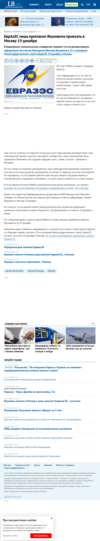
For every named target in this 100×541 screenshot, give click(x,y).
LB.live (52, 13)
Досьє (59, 4)
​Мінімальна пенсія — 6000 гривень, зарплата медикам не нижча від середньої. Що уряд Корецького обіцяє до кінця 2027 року (80, 24)
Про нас (7, 465)
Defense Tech (10, 11)
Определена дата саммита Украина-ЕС (24, 247)
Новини (33, 4)
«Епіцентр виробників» (76, 11)
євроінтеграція (35, 271)
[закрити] (51, 518)
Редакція (48, 465)
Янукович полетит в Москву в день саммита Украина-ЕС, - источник (39, 254)
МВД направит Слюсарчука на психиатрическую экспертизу (38, 428)
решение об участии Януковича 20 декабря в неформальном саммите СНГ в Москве (46, 188)
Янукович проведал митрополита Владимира (27, 447)
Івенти (37, 465)
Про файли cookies (10, 536)
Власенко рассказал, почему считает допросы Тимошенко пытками (38, 437)
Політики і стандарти (65, 465)
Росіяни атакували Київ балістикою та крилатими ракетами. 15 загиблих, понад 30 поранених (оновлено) (32, 24)
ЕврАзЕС (52, 271)
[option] (27, 21)
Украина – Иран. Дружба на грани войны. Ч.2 (29, 391)
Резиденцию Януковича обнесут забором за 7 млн (32, 410)
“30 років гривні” (28, 11)
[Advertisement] (50, 132)
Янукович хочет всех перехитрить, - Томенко (27, 262)
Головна (7, 31)
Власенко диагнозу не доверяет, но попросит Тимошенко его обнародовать (42, 419)
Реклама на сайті (22, 465)
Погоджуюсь (41, 536)
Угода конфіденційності (14, 468)
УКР (88, 4)
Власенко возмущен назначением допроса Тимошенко (32, 456)
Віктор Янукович (14, 271)
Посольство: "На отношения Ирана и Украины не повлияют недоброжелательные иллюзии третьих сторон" (42, 369)
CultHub (95, 11)
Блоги (48, 4)
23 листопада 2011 (29, 32)
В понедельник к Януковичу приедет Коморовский (30, 379)
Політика (17, 31)
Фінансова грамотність (51, 11)
